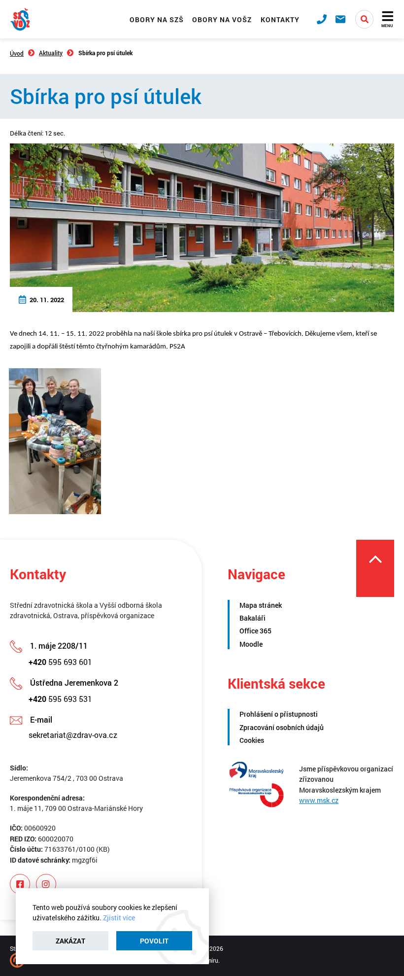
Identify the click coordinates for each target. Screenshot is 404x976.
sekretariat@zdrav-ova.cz (73, 735)
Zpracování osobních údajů (281, 727)
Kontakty (280, 19)
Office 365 (255, 630)
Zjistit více (119, 917)
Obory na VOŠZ (222, 19)
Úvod (17, 53)
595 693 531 (60, 699)
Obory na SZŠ (157, 19)
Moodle (251, 644)
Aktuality (51, 53)
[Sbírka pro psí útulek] (202, 226)
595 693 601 (60, 662)
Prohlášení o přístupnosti (278, 714)
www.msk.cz (318, 800)
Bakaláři (252, 618)
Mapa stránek (260, 605)
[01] (55, 441)
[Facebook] (20, 884)
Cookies (251, 740)
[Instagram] (46, 884)
